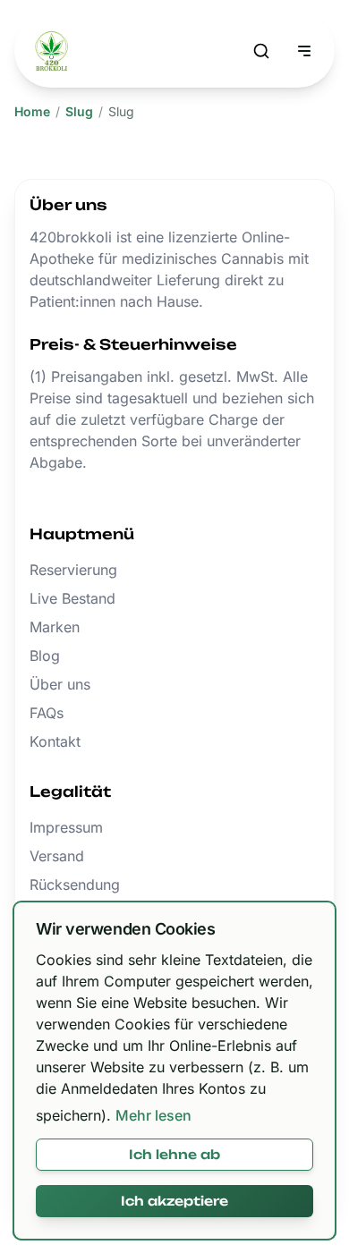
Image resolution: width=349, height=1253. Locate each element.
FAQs (47, 713)
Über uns (60, 684)
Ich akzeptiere (174, 1200)
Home (32, 111)
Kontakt (55, 741)
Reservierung (73, 570)
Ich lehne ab (174, 1154)
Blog (45, 656)
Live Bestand (72, 598)
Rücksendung (75, 884)
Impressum (66, 827)
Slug (79, 111)
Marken (55, 627)
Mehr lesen (153, 1115)
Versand (57, 856)
